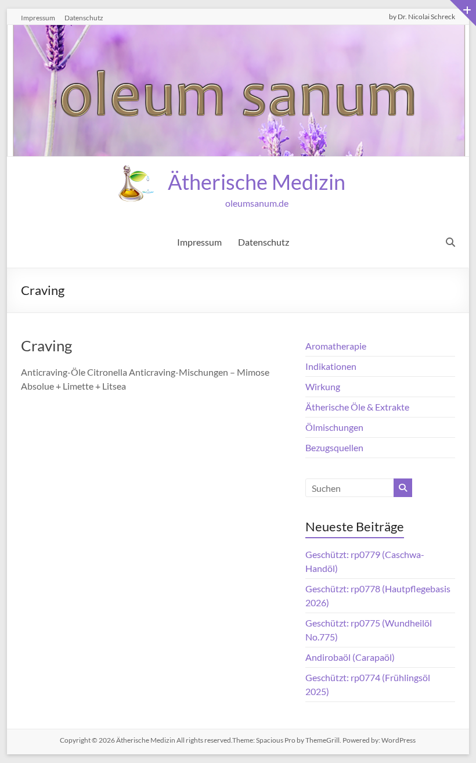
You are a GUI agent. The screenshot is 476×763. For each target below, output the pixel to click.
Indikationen (330, 366)
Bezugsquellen (334, 447)
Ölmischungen (334, 427)
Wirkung (322, 386)
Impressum (38, 17)
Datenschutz (83, 17)
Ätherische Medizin (256, 182)
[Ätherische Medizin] (237, 32)
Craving (46, 345)
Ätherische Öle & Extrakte (357, 406)
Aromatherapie (335, 345)
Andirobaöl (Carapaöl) (350, 657)
